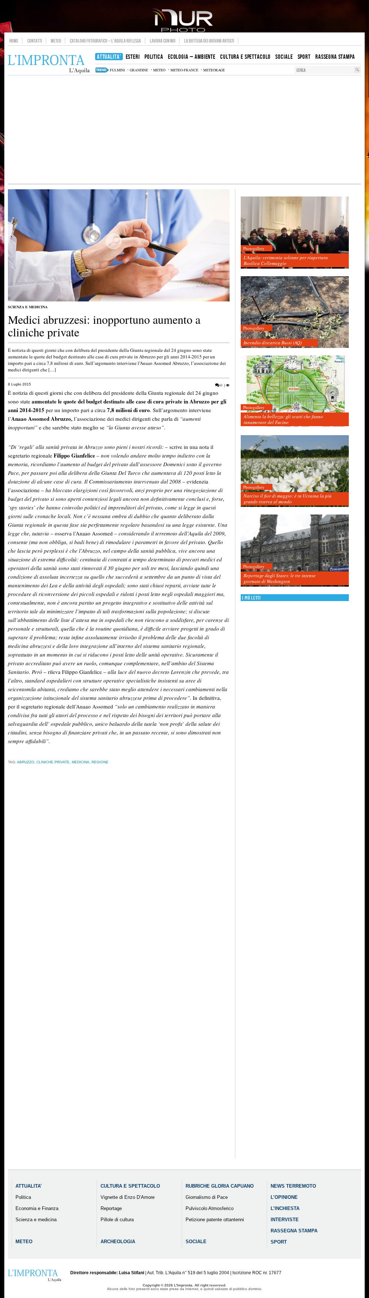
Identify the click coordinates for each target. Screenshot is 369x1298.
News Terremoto (293, 1186)
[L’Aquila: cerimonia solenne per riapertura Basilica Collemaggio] (295, 233)
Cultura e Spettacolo (130, 1186)
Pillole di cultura (117, 1219)
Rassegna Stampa (294, 1230)
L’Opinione (284, 1197)
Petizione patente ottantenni (215, 1219)
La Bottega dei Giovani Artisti (209, 41)
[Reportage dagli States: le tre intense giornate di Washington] (295, 551)
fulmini (117, 69)
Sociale (196, 1241)
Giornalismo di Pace (207, 1197)
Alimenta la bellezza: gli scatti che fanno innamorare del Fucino (283, 419)
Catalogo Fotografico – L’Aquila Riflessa (105, 41)
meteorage (214, 69)
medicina (80, 762)
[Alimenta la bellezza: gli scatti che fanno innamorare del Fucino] (295, 392)
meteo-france (184, 69)
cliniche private (53, 762)
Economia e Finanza (36, 1208)
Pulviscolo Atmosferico (210, 1208)
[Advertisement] (184, 129)
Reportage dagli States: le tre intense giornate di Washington (280, 578)
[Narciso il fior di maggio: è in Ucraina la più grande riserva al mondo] (295, 471)
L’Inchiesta (285, 1208)
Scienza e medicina (28, 306)
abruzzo (25, 762)
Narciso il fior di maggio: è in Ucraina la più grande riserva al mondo (288, 498)
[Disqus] (119, 883)
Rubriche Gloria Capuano (220, 1186)
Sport (279, 1242)
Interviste (285, 1219)
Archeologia (118, 1241)
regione (100, 762)
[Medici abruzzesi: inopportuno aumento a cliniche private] (119, 300)
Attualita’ (28, 1186)
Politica (23, 1197)
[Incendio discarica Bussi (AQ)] (295, 312)
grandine (139, 69)
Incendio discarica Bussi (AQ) (273, 342)
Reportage (111, 1208)
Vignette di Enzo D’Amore (128, 1197)
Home (13, 41)
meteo (159, 69)
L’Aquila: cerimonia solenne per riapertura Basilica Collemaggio (286, 260)
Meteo (56, 41)
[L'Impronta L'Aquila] (49, 64)
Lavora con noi (162, 41)
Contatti (34, 41)
